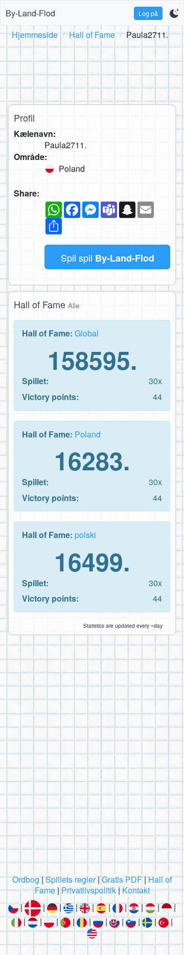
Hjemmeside (35, 35)
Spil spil (107, 258)
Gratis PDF (122, 879)
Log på (148, 13)
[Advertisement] (92, 70)
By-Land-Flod (30, 13)
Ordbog (25, 879)
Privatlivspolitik (88, 890)
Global (87, 333)
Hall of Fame (92, 35)
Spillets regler (70, 879)
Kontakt (136, 890)
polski (85, 535)
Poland (88, 434)
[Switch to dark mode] (174, 13)
